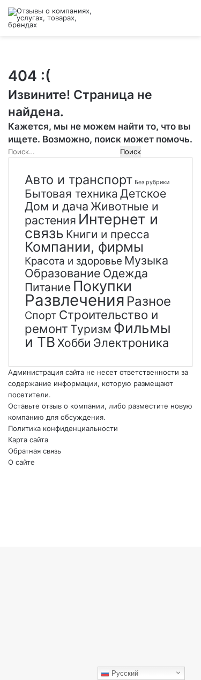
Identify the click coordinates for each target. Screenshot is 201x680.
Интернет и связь (91, 225)
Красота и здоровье (73, 261)
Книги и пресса (108, 234)
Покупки (102, 285)
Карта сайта (28, 439)
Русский (123, 673)
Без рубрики (152, 182)
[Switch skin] (150, 22)
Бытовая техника (71, 193)
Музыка (146, 260)
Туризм (90, 329)
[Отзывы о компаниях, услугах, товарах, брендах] (51, 17)
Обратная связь (34, 451)
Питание (48, 287)
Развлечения (74, 300)
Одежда (125, 273)
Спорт (41, 315)
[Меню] (187, 22)
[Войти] (131, 22)
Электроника (131, 343)
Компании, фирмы (84, 247)
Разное (148, 301)
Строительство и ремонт (91, 321)
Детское (143, 193)
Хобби (74, 343)
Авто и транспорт (78, 179)
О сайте (21, 462)
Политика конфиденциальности (63, 428)
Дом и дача (56, 206)
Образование (63, 273)
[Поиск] (168, 22)
